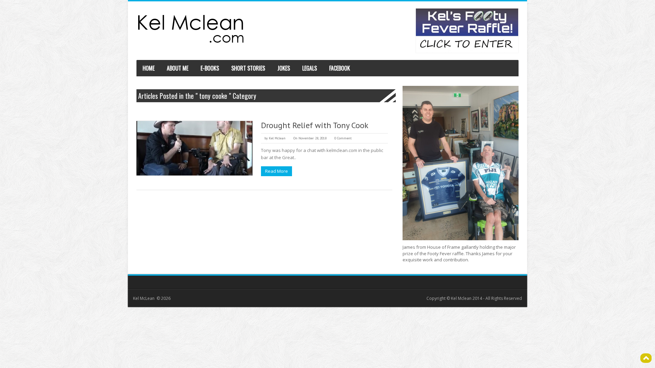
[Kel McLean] (191, 29)
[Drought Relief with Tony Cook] (194, 148)
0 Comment (343, 138)
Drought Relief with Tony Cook (314, 125)
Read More (276, 171)
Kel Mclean (277, 138)
